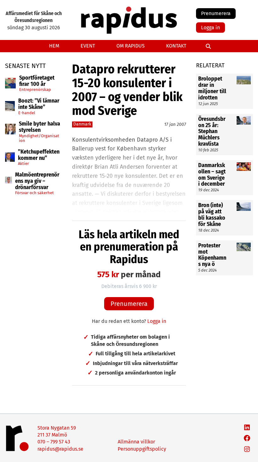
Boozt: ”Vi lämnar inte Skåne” (38, 104)
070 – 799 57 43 (53, 442)
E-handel (26, 112)
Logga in (210, 28)
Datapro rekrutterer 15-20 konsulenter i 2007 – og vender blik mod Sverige (127, 90)
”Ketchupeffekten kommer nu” (38, 155)
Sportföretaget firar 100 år (36, 81)
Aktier (23, 163)
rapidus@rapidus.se (60, 449)
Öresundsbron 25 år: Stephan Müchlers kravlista (212, 131)
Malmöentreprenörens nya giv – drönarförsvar (37, 181)
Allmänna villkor (136, 442)
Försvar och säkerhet (34, 192)
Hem (54, 46)
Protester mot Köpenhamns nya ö (212, 255)
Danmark (82, 124)
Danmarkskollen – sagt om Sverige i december (212, 174)
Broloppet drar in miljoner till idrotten (212, 88)
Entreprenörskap (35, 89)
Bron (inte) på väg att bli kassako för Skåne (211, 214)
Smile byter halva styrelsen (39, 127)
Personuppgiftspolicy (142, 449)
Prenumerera (216, 13)
